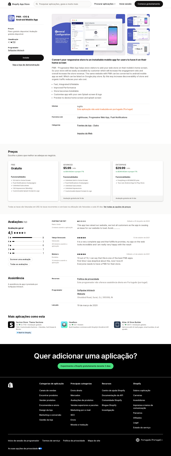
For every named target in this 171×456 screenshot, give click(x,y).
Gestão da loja (46, 420)
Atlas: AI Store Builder (131, 322)
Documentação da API (112, 395)
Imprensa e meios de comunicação (143, 406)
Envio (73, 420)
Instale (26, 57)
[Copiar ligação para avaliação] (68, 221)
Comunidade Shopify (112, 400)
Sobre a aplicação (141, 390)
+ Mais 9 (138, 49)
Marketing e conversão (50, 415)
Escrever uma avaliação (20, 259)
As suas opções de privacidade (23, 448)
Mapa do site (94, 440)
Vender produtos (47, 400)
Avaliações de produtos (82, 400)
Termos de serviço (51, 440)
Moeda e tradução (79, 424)
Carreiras (137, 395)
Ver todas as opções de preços (117, 207)
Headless (73, 322)
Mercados (75, 395)
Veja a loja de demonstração (25, 65)
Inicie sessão (125, 4)
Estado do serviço (141, 427)
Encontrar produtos (48, 395)
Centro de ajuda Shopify (113, 390)
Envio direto (76, 390)
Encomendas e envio (49, 405)
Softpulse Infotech (16, 50)
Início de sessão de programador (23, 440)
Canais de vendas (47, 390)
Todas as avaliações (19, 264)
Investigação (108, 410)
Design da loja (46, 410)
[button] (32, 327)
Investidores (139, 400)
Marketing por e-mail (81, 410)
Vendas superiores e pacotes (84, 405)
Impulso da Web (84, 133)
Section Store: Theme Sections (29, 322)
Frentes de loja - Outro (88, 125)
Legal (135, 422)
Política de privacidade (88, 279)
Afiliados (137, 418)
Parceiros (137, 413)
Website (81, 294)
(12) (14, 42)
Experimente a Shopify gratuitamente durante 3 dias (85, 366)
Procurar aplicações (103, 4)
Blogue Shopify (109, 405)
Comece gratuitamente (149, 4)
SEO (73, 415)
